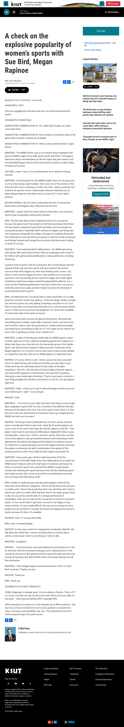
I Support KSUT (101, 194)
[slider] (17, 12)
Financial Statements (104, 679)
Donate (114, 3)
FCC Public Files (101, 669)
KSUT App (48, 685)
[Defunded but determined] (101, 160)
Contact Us (74, 685)
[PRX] (69, 722)
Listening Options (50, 674)
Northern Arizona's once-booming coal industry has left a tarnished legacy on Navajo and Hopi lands (99, 99)
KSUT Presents (75, 669)
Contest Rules (101, 685)
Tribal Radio (74, 674)
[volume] (14, 12)
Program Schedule (51, 669)
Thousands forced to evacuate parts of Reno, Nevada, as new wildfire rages (99, 138)
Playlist (46, 679)
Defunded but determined (101, 179)
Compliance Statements (105, 674)
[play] (7, 12)
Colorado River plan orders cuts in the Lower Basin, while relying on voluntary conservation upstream (99, 126)
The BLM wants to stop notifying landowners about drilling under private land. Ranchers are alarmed (98, 112)
